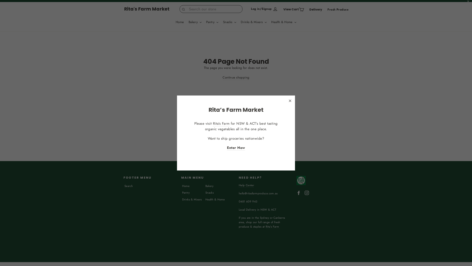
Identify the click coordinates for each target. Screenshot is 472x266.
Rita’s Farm (221, 123)
